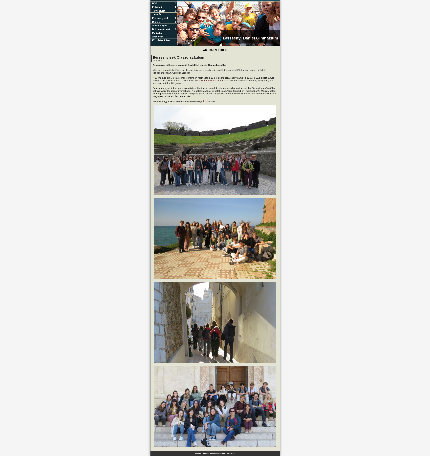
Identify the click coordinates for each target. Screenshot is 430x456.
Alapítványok (159, 25)
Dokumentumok (161, 29)
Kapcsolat (231, 453)
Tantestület (158, 10)
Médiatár (157, 33)
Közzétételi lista (161, 40)
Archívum (157, 36)
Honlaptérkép (219, 453)
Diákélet (156, 21)
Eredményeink (160, 18)
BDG (154, 3)
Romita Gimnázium (211, 80)
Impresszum (208, 453)
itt (204, 101)
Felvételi (157, 7)
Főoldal (198, 453)
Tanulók (156, 14)
